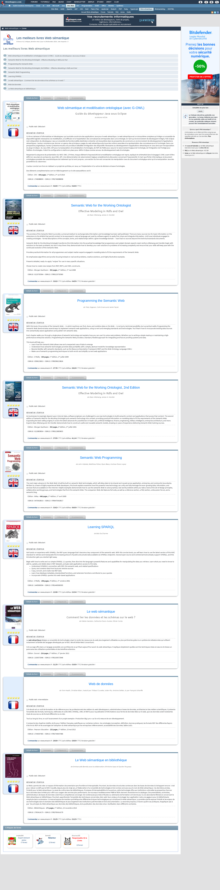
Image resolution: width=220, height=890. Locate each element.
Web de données (14, 85)
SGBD (97, 6)
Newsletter (79, 2)
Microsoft (55, 6)
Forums (34, 2)
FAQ (54, 2)
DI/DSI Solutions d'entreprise (23, 6)
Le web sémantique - (36, 81)
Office (104, 6)
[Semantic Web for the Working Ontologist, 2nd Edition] (13, 392)
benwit (48, 836)
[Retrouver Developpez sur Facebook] (218, 12)
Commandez (32, 186)
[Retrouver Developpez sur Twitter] (215, 12)
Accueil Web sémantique (90, 12)
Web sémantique (146, 9)
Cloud (38, 6)
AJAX (62, 9)
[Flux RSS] (212, 12)
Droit (108, 2)
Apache (69, 9)
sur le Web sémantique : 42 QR (196, 151)
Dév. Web (70, 6)
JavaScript (104, 9)
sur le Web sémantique (194, 153)
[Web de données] (13, 686)
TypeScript (134, 9)
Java (63, 6)
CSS (81, 9)
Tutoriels (45, 2)
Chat (68, 2)
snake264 (19, 836)
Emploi (91, 2)
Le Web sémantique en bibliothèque (22, 89)
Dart (86, 9)
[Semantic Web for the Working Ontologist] (13, 209)
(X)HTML (171, 9)
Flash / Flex (95, 9)
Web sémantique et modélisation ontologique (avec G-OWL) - (46, 56)
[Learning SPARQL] (13, 532)
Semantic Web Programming (19, 72)
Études (100, 2)
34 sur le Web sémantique (199, 146)
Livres (122, 12)
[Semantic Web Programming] (13, 462)
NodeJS (113, 9)
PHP (120, 9)
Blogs (61, 2)
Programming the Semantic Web (20, 64)
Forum (103, 12)
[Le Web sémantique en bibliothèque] (13, 766)
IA (43, 6)
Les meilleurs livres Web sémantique (26, 49)
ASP (76, 9)
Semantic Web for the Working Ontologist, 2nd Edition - (42, 68)
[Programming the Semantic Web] (13, 305)
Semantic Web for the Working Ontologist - (37, 60)
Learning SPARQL (15, 77)
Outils (129, 12)
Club (116, 2)
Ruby (126, 9)
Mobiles (111, 6)
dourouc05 (76, 836)
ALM (48, 6)
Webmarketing (160, 9)
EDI (78, 6)
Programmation (87, 6)
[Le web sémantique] (13, 617)
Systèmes (119, 6)
